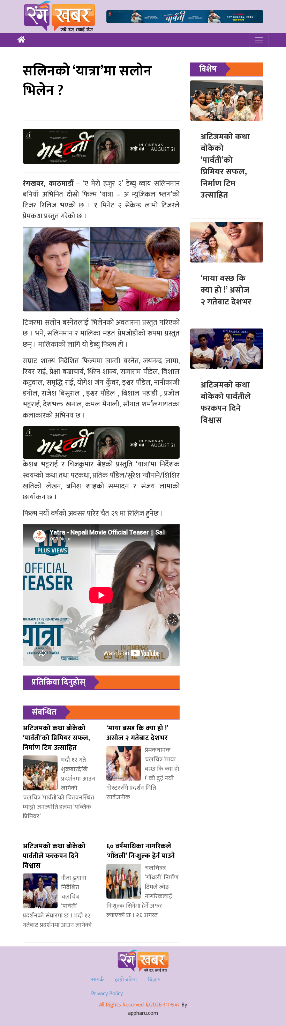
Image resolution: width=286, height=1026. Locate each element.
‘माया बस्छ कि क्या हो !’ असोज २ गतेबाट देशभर (226, 290)
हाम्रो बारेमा (126, 979)
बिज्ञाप (154, 979)
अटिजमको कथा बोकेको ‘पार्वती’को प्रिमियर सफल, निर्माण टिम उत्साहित (225, 166)
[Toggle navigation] (259, 40)
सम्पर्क (97, 979)
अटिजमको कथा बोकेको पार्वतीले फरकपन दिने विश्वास (226, 402)
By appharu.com (157, 1009)
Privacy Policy (107, 993)
